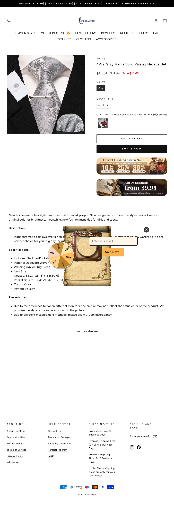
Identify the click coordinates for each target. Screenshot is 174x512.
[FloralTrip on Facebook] (139, 447)
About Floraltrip (16, 431)
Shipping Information (60, 443)
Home (100, 58)
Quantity (105, 98)
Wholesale (13, 462)
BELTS (143, 33)
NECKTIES (127, 33)
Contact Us (54, 431)
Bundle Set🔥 (59, 33)
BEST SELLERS (85, 33)
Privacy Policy (15, 455)
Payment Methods (17, 437)
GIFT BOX (132, 114)
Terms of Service (17, 449)
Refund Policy (15, 443)
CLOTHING (83, 39)
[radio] (101, 88)
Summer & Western (29, 33)
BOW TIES (108, 33)
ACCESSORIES (106, 39)
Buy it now (132, 148)
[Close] (146, 230)
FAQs (51, 455)
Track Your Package (59, 437)
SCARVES (64, 39)
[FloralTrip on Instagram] (132, 447)
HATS (156, 33)
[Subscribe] (155, 436)
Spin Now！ (113, 252)
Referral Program (57, 449)
